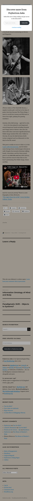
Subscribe (25, 23)
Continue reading (16, 27)
